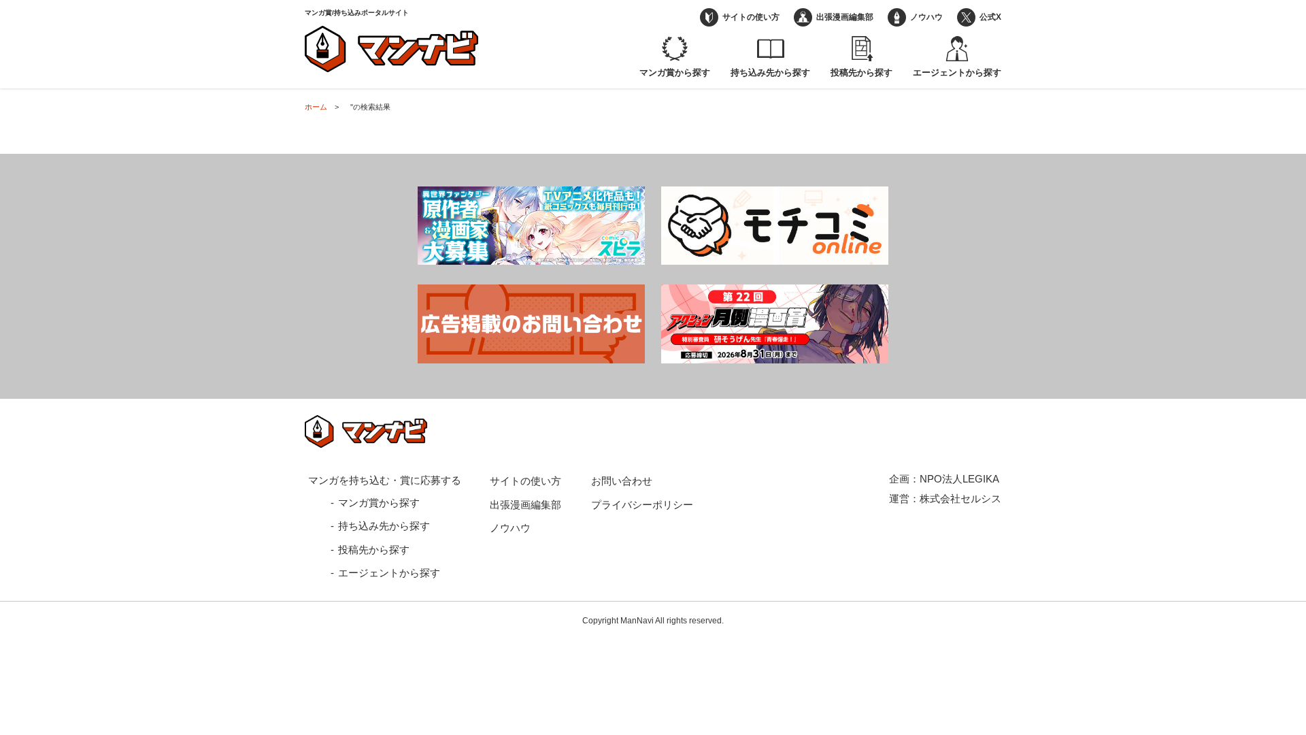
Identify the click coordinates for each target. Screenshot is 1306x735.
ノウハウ (926, 17)
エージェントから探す (957, 72)
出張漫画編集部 (844, 17)
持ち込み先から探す (770, 72)
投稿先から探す (861, 72)
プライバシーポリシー (642, 504)
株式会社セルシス (960, 498)
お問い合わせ (621, 481)
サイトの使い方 (751, 17)
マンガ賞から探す (674, 72)
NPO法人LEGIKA (959, 479)
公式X (990, 17)
